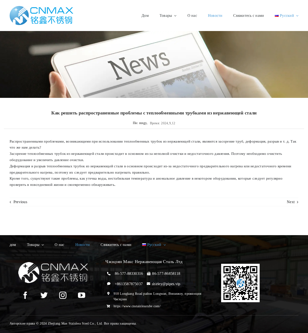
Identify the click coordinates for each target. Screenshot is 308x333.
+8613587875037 (129, 284)
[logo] (41, 8)
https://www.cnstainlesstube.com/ (137, 306)
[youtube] (81, 295)
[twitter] (44, 295)
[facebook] (25, 295)
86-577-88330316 (129, 273)
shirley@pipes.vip (166, 284)
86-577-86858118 (166, 273)
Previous (20, 202)
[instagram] (62, 295)
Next (291, 202)
